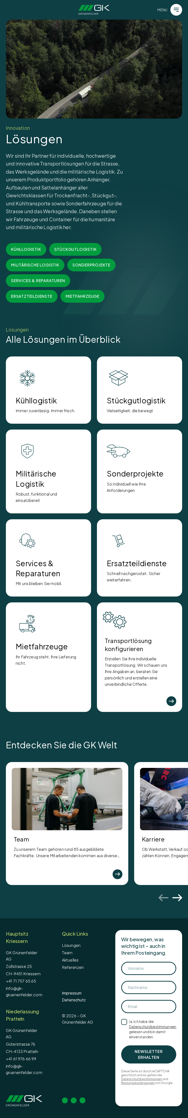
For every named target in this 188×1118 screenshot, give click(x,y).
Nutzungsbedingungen (138, 1083)
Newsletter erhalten (149, 1054)
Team (67, 952)
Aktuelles (70, 960)
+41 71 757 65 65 (21, 981)
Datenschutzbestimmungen (152, 1026)
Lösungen (71, 945)
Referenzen (73, 967)
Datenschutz (74, 999)
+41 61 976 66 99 (21, 1058)
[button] (94, 69)
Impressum (72, 993)
